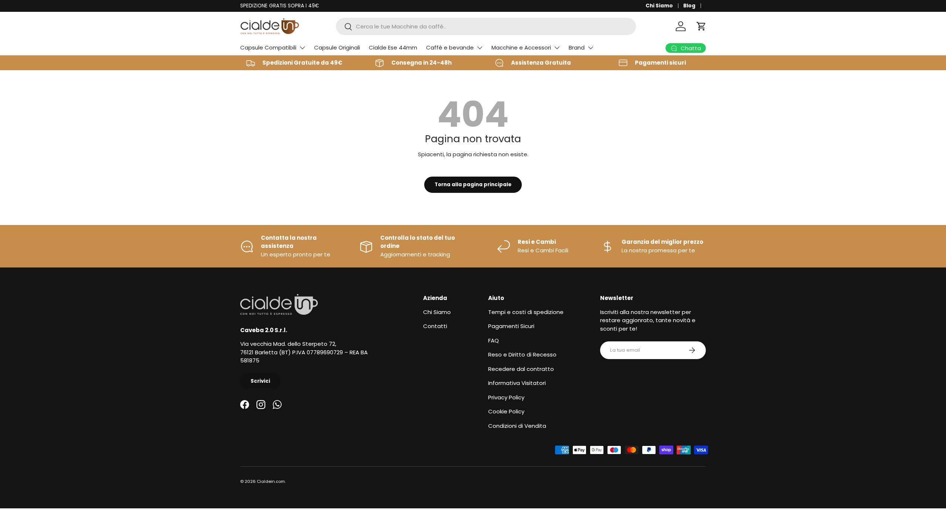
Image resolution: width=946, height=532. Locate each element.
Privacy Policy (506, 397)
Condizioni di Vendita (517, 426)
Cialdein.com (271, 481)
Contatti (435, 326)
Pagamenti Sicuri (511, 326)
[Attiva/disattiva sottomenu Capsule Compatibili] (302, 47)
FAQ (493, 340)
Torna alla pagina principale (473, 184)
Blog (689, 5)
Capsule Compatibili (268, 47)
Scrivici (260, 381)
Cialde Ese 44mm (393, 47)
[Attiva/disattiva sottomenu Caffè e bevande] (479, 47)
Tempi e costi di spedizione (526, 312)
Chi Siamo (659, 5)
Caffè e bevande (450, 47)
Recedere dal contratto (521, 369)
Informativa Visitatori (517, 383)
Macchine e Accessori (521, 47)
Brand (577, 47)
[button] (701, 26)
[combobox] (486, 26)
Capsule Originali (337, 47)
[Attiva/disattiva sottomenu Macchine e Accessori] (556, 47)
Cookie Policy (506, 411)
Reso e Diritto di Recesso (522, 354)
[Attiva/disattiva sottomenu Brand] (590, 47)
